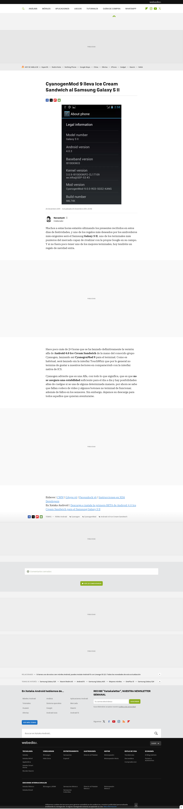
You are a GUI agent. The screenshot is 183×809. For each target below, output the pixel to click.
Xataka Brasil (28, 790)
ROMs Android (61, 516)
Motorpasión (109, 755)
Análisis (49, 698)
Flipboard (146, 8)
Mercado (74, 703)
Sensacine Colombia (67, 791)
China (96, 67)
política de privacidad (127, 706)
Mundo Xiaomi (28, 771)
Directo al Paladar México (91, 787)
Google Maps (85, 67)
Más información (110, 806)
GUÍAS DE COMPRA (111, 8)
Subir (153, 743)
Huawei (26, 708)
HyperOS (44, 67)
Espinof (66, 758)
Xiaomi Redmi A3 (66, 681)
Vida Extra (47, 758)
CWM (60, 497)
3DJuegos (47, 755)
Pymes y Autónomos (149, 759)
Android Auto (51, 712)
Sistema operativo (53, 703)
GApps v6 (71, 497)
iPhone (114, 67)
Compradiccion (131, 762)
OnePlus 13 (130, 681)
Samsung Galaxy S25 (48, 681)
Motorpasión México (109, 787)
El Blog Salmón (150, 755)
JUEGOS (78, 8)
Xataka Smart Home (28, 766)
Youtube (155, 8)
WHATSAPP (130, 8)
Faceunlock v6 (88, 497)
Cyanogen (75, 516)
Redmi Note (56, 67)
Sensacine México (70, 786)
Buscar (156, 733)
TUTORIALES (92, 8)
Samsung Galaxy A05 (97, 681)
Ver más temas (29, 722)
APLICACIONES (62, 8)
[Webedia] (155, 1)
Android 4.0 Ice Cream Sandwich (114, 516)
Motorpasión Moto (111, 758)
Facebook (47, 100)
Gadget (123, 67)
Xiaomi (132, 67)
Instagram (151, 8)
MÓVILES (46, 8)
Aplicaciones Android (79, 698)
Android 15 (81, 681)
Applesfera (27, 762)
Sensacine (67, 755)
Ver (92, 583)
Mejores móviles (115, 681)
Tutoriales (27, 703)
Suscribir (134, 701)
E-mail (59, 100)
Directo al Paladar (91, 755)
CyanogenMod (90, 516)
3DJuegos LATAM (49, 786)
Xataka (25, 755)
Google (49, 708)
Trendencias (129, 755)
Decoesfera (129, 758)
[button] (60, 217)
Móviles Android (29, 698)
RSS (124, 721)
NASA (140, 67)
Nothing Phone (70, 67)
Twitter (159, 8)
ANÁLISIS (33, 8)
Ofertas (105, 67)
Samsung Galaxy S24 (146, 681)
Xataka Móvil (27, 758)
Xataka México (28, 786)
